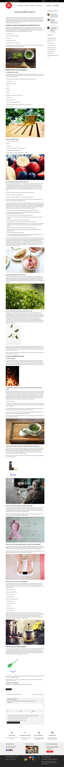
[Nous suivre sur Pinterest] (12, 750)
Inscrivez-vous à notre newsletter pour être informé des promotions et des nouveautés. (19, 684)
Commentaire (9, 702)
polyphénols (8, 315)
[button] (53, 1)
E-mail (21, 711)
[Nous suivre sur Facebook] (7, 750)
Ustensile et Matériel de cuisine (52, 55)
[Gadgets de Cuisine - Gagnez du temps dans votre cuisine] (11, 5)
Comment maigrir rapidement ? (37, 694)
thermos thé (40, 455)
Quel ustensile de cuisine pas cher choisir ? (14, 694)
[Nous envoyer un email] (10, 750)
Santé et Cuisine (50, 51)
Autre (48, 41)
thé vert (8, 27)
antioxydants (8, 397)
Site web (33, 711)
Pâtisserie (33, 5)
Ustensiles (21, 5)
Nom (8, 711)
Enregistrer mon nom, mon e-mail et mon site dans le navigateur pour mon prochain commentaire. (23, 715)
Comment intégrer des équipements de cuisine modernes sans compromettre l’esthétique (54, 29)
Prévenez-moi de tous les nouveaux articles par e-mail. (16, 720)
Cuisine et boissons (50, 45)
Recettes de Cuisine (50, 49)
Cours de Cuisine (50, 43)
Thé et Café (25, 10)
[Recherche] (17, 5)
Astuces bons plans (50, 39)
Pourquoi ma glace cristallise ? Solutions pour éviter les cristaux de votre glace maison (54, 15)
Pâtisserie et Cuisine (50, 47)
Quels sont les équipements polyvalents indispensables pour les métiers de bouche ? (54, 21)
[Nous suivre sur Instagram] (8, 750)
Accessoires (27, 5)
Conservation (39, 5)
